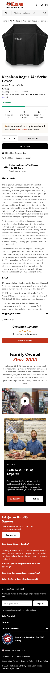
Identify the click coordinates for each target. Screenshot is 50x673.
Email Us (17, 499)
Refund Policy (7, 656)
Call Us (36, 499)
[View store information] (44, 168)
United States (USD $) (14, 650)
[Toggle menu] (3, 5)
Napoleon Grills (16, 85)
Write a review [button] (25, 340)
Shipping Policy (27, 661)
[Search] (44, 12)
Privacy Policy (42, 661)
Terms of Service (23, 656)
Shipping (5, 91)
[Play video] (25, 401)
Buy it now (25, 146)
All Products (15, 21)
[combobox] (25, 13)
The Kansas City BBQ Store (20, 666)
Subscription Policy (10, 661)
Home (4, 21)
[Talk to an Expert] (36, 5)
